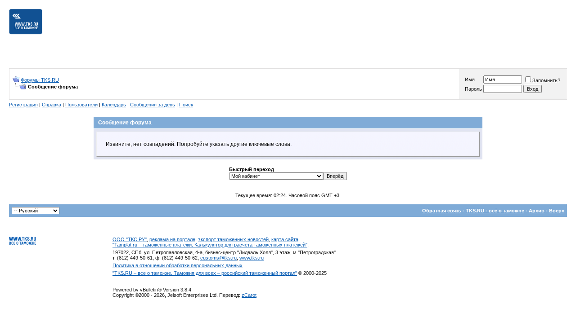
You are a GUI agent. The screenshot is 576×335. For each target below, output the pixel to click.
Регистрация (23, 104)
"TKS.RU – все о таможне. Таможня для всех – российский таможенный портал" (204, 273)
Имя (470, 79)
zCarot (249, 295)
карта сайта (284, 239)
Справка (51, 104)
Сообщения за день (152, 104)
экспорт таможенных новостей (233, 239)
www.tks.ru (251, 257)
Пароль (473, 89)
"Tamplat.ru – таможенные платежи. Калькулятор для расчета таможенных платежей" (209, 244)
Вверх (556, 210)
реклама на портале (172, 239)
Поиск (186, 104)
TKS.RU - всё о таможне (495, 210)
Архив (536, 210)
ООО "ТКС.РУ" (129, 239)
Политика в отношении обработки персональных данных (177, 265)
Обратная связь (441, 210)
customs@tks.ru (218, 257)
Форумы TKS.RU (40, 80)
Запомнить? (546, 80)
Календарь (114, 104)
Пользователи (81, 104)
